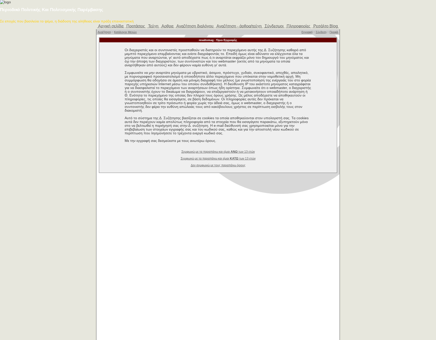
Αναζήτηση (104, 32)
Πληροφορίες (298, 26)
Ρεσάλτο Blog (325, 26)
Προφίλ (334, 32)
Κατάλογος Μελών (125, 32)
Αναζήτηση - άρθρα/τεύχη (239, 26)
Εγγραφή (307, 32)
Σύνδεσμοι (274, 26)
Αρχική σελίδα (110, 26)
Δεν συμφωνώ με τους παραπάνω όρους (218, 165)
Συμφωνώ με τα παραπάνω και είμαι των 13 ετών (218, 151)
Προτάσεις (135, 26)
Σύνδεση (321, 32)
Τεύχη (153, 26)
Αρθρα (167, 26)
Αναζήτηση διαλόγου (194, 26)
